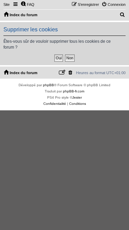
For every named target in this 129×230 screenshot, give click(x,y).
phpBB (48, 85)
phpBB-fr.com (73, 91)
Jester (77, 97)
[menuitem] (27, 4)
